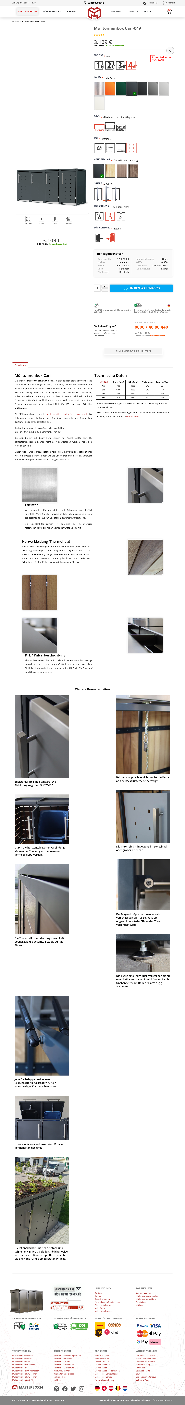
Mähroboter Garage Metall (106, 1373)
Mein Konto (153, 2)
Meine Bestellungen (103, 1311)
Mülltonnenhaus (19, 1367)
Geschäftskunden (102, 1299)
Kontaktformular (157, 335)
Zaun (138, 1373)
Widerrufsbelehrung (103, 1305)
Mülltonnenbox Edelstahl (23, 1355)
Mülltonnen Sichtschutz (63, 1367)
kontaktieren (132, 416)
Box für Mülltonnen (61, 1370)
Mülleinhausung (143, 1364)
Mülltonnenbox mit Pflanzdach (25, 1370)
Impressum (59, 1400)
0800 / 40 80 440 (151, 327)
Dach (98, 116)
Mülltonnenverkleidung (146, 1299)
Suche (149, 11)
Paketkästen (141, 1302)
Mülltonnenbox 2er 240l (22, 1380)
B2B (34, 2)
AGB (14, 1400)
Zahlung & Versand (20, 2)
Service (132, 11)
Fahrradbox (141, 1367)
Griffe (99, 183)
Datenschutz (24, 1400)
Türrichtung (103, 227)
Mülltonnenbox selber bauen (107, 1370)
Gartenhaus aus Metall (145, 1355)
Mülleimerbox (59, 1377)
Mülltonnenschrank (61, 1361)
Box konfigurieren (27, 11)
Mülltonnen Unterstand (63, 1364)
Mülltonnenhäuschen (62, 1358)
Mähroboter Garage (103, 1377)
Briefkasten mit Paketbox (64, 1373)
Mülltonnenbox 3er (103, 1364)
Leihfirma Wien (142, 1380)
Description (20, 365)
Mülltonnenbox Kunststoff (23, 1364)
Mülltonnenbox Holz (21, 1361)
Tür (97, 137)
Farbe (98, 76)
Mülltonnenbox (51, 11)
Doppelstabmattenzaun (146, 1377)
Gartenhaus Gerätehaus (146, 1361)
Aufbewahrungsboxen (104, 1380)
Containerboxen (102, 1361)
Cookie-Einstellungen (42, 1400)
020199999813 (96, 2)
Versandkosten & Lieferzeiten (107, 1302)
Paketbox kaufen (102, 1358)
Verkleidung (103, 159)
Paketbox (71, 11)
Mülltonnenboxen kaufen (147, 1296)
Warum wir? (116, 11)
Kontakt (171, 2)
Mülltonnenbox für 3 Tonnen (24, 1377)
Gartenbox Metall (143, 1370)
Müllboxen (140, 1305)
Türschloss (102, 206)
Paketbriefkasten (102, 1355)
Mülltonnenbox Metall (22, 1358)
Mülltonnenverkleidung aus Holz (67, 1355)
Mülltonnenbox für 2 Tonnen (24, 1373)
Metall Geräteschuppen (146, 1358)
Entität (99, 55)
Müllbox (57, 1380)
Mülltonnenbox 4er (103, 1367)
